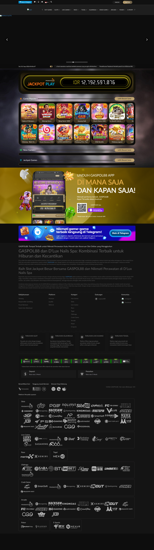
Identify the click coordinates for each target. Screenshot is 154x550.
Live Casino (66, 9)
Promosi (51, 298)
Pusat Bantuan (23, 305)
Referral (51, 305)
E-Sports (130, 9)
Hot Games (48, 9)
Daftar (127, 2)
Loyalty (51, 302)
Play (50, 84)
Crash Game (103, 9)
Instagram (128, 299)
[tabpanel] (77, 39)
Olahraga (92, 9)
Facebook (128, 302)
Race (75, 9)
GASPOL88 (51, 262)
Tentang (21, 298)
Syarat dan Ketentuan (25, 308)
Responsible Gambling (26, 302)
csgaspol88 (101, 299)
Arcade (113, 9)
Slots (56, 9)
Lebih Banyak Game (124, 98)
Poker (122, 9)
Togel (83, 9)
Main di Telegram (26, 2)
